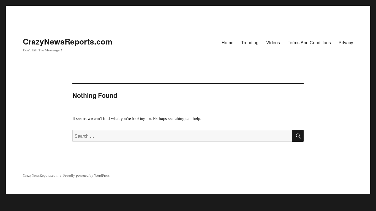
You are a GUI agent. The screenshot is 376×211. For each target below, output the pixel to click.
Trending (249, 42)
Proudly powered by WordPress (86, 175)
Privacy (346, 42)
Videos (273, 42)
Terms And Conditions (309, 42)
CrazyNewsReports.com (67, 41)
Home (227, 42)
